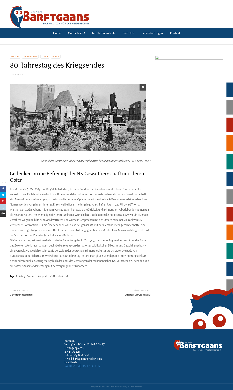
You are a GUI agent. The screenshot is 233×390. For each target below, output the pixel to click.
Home (57, 33)
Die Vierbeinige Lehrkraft (21, 295)
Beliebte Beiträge (30, 57)
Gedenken (31, 276)
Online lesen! (76, 33)
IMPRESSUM (72, 366)
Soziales (56, 57)
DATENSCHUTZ (91, 366)
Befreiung (20, 276)
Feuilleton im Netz (103, 33)
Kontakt (175, 33)
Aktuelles (15, 57)
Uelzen (68, 276)
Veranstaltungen (152, 33)
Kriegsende (43, 276)
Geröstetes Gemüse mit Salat (137, 295)
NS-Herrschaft (56, 276)
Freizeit (45, 57)
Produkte (128, 33)
